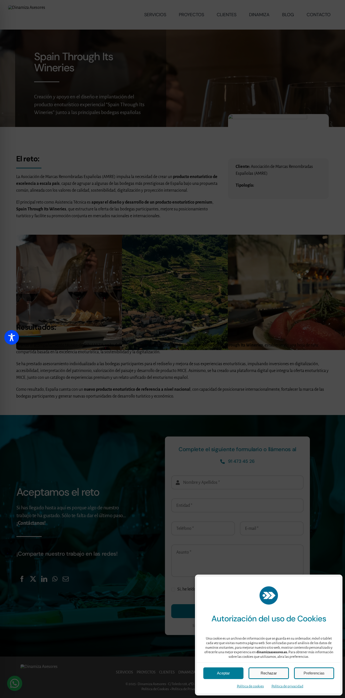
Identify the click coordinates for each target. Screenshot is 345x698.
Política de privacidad (287, 686)
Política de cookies (250, 686)
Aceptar (223, 673)
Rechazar (269, 673)
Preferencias (314, 673)
